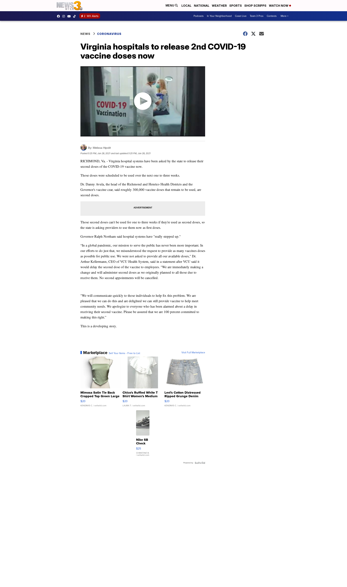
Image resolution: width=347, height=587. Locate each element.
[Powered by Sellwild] (200, 463)
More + (284, 16)
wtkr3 (64, 16)
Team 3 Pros (257, 16)
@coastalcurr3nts (75, 16)
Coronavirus (109, 34)
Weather (219, 5)
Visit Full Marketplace (193, 352)
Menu (170, 5)
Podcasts (199, 16)
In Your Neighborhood (219, 16)
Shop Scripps (255, 5)
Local (186, 5)
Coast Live (241, 16)
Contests (272, 16)
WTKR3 (59, 16)
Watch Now (279, 5)
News (85, 34)
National (201, 5)
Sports (235, 5)
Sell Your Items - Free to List (124, 353)
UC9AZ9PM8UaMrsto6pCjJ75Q (69, 16)
